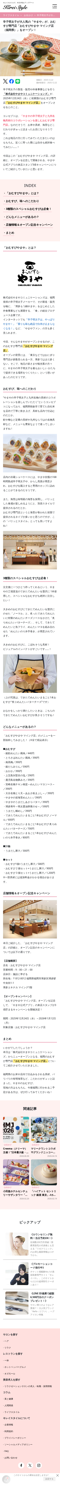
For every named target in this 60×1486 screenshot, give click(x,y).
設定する (49, 1478)
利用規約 (8, 1431)
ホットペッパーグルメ (15, 1366)
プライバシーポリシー (15, 1437)
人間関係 (8, 1405)
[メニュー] (52, 6)
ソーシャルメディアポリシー (18, 1444)
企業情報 (8, 1424)
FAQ (6, 1451)
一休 (6, 1360)
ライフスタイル (11, 15)
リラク (7, 1347)
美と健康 (8, 1398)
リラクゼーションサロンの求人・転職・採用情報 (28, 1386)
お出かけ (28, 15)
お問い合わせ (10, 1457)
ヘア (6, 1341)
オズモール (9, 1373)
